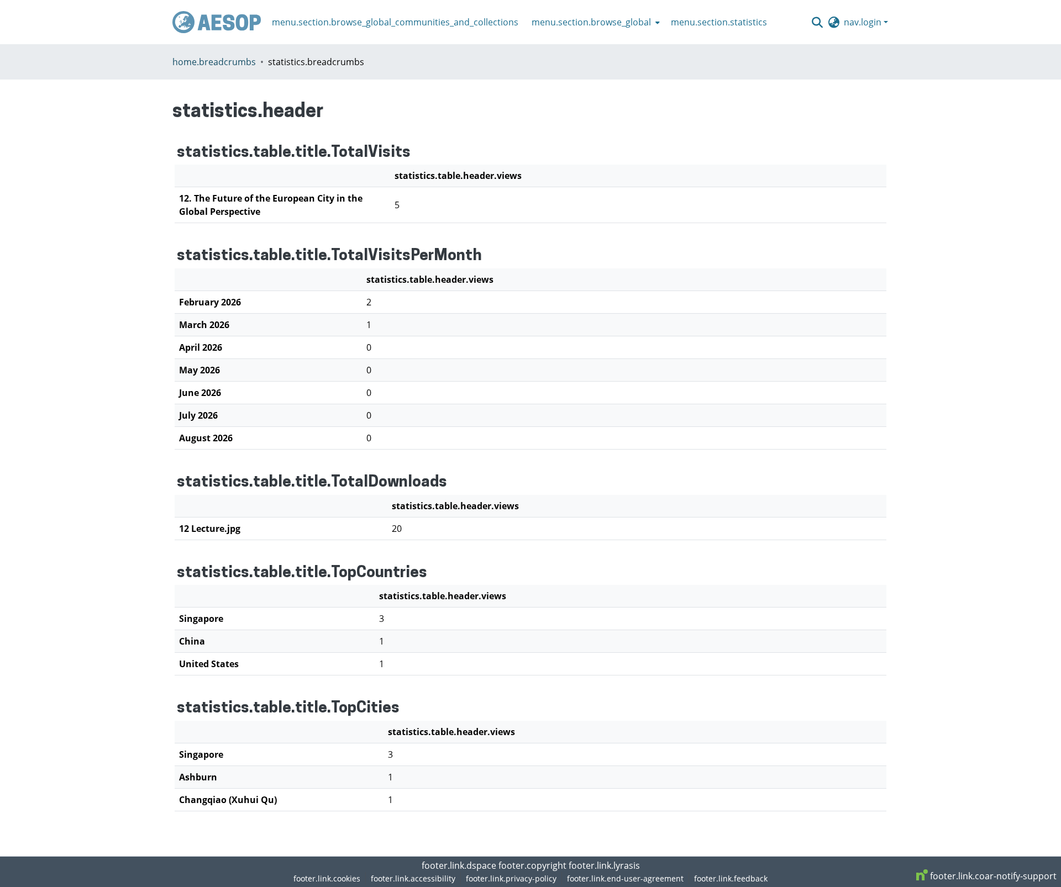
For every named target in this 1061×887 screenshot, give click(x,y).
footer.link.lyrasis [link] (604, 865)
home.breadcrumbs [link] (214, 62)
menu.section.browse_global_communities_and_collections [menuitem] (395, 22)
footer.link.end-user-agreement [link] (625, 878)
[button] (216, 22)
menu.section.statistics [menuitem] (719, 22)
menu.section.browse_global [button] (591, 22)
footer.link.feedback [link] (731, 878)
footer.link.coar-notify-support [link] (992, 876)
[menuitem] (594, 22)
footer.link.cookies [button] (326, 878)
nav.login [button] (864, 22)
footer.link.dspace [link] (459, 865)
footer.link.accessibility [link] (413, 878)
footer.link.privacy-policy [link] (511, 878)
